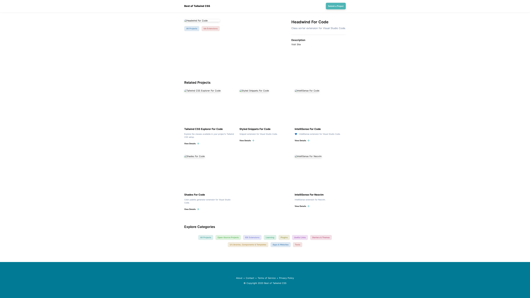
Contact (250, 278)
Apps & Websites (281, 244)
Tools (297, 244)
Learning (270, 237)
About (239, 278)
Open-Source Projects (228, 237)
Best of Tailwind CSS (197, 6)
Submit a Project (336, 6)
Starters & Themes (321, 237)
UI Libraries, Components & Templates (248, 244)
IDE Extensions (252, 237)
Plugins (284, 237)
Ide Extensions (211, 28)
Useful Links (300, 237)
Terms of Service (267, 278)
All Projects (191, 28)
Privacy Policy (286, 278)
